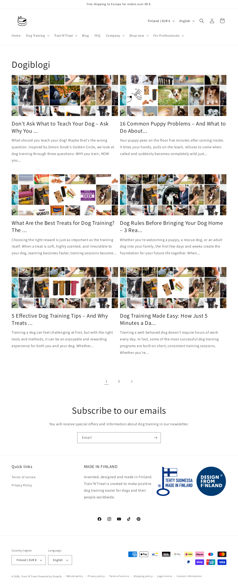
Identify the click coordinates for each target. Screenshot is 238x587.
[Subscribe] (155, 437)
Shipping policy (143, 576)
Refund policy (74, 576)
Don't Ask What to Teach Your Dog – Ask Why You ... (60, 127)
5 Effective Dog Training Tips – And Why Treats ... (60, 319)
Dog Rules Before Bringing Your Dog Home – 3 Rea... (171, 226)
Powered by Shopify (50, 576)
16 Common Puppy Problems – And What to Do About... (173, 127)
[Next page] (131, 381)
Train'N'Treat (29, 576)
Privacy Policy (22, 485)
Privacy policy (96, 576)
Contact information (189, 576)
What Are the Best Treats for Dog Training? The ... (63, 226)
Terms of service (24, 477)
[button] (37, 35)
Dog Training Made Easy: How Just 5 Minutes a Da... (164, 319)
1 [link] (106, 381)
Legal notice (164, 576)
